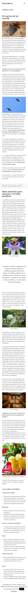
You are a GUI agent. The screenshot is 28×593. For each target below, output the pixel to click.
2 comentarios (18, 186)
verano (9, 186)
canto (13, 185)
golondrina (20, 185)
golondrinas (4, 186)
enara (16, 185)
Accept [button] (21, 589)
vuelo (12, 186)
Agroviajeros (7, 3)
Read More (14, 591)
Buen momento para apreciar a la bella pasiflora (12, 193)
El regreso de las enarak (10, 17)
